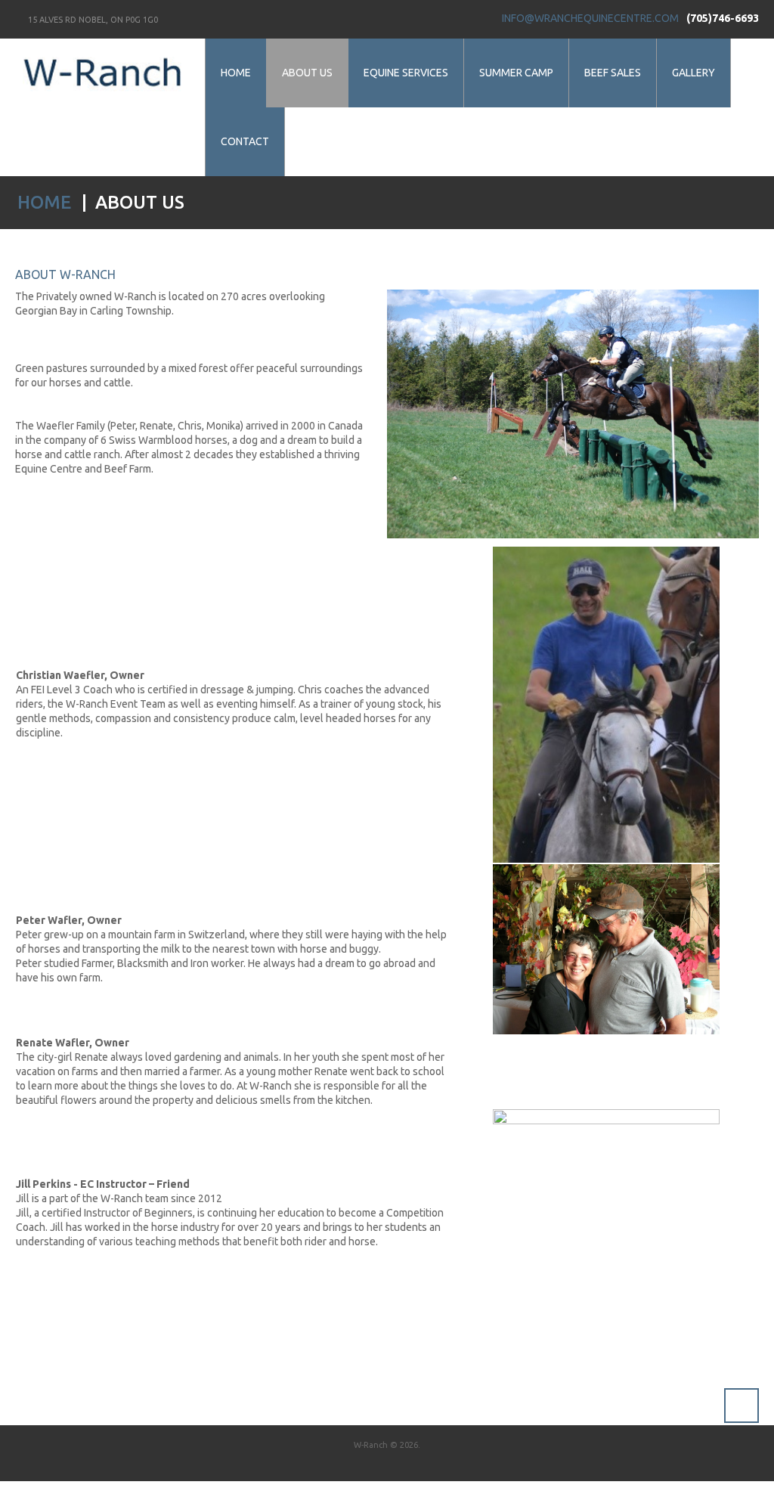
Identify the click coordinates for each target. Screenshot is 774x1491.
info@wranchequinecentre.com (590, 18)
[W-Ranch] (102, 76)
